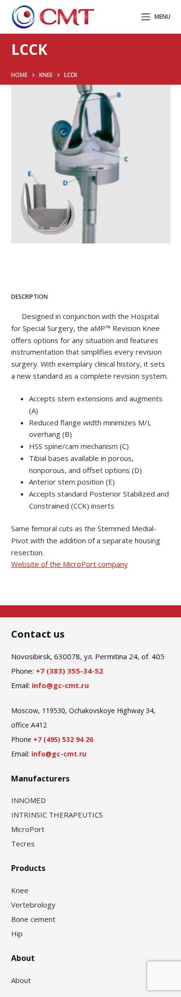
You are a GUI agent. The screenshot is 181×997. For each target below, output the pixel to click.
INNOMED (28, 800)
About (21, 980)
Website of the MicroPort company (69, 564)
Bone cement (33, 919)
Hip (17, 933)
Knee (19, 890)
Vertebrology (33, 904)
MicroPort (27, 829)
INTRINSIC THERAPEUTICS (57, 814)
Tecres (23, 843)
